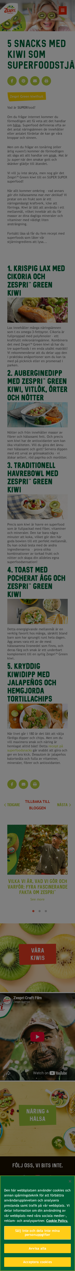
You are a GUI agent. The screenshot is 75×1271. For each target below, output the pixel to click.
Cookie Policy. (57, 1221)
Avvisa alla (37, 1248)
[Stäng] (70, 1181)
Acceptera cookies (37, 1262)
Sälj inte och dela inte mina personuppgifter (37, 1233)
